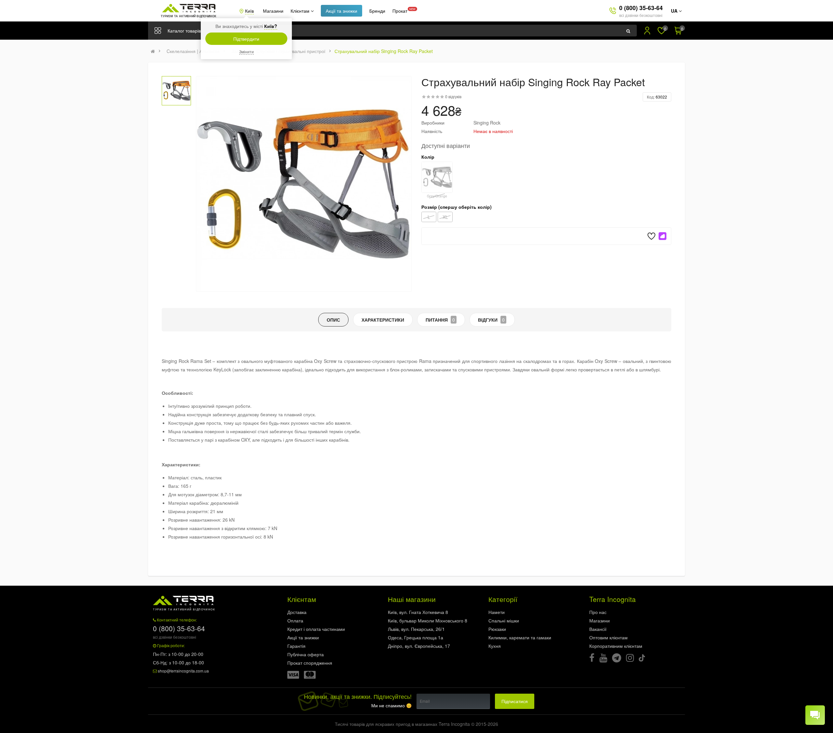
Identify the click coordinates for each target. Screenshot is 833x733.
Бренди (377, 10)
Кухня (494, 646)
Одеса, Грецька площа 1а (415, 637)
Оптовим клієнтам (608, 637)
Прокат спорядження (309, 663)
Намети (496, 612)
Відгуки (491, 319)
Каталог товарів (184, 30)
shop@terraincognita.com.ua (183, 670)
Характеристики (383, 319)
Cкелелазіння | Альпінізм (193, 51)
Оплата (295, 620)
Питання (440, 319)
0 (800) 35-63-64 (641, 8)
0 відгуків (453, 96)
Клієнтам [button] (301, 10)
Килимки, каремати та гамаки (519, 637)
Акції (341, 10)
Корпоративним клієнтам (615, 646)
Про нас (598, 612)
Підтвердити (246, 38)
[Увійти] (647, 30)
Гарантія (296, 646)
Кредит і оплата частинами (316, 629)
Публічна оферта (305, 654)
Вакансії (598, 629)
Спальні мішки (503, 620)
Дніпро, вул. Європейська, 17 (419, 646)
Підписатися (514, 701)
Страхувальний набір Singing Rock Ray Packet (384, 51)
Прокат (399, 10)
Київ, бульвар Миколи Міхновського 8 (427, 620)
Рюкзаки (497, 629)
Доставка (297, 612)
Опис (333, 319)
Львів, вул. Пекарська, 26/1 (416, 629)
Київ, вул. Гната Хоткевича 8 (418, 612)
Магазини (273, 10)
